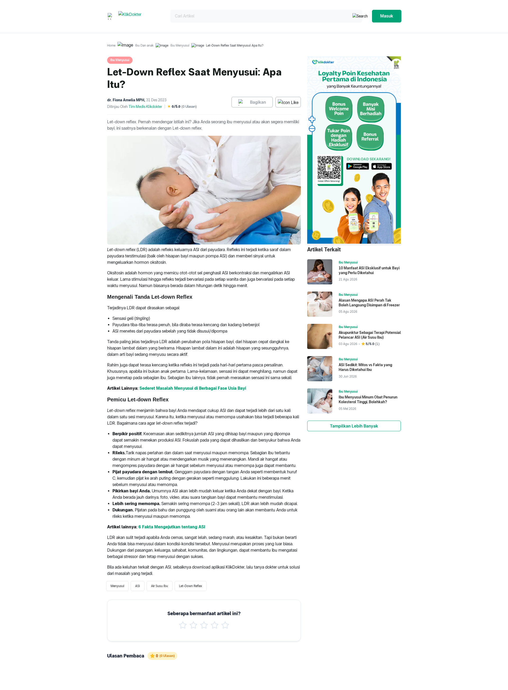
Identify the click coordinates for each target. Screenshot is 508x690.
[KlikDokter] (140, 16)
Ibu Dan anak (144, 45)
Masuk (386, 16)
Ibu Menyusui (179, 45)
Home (111, 45)
